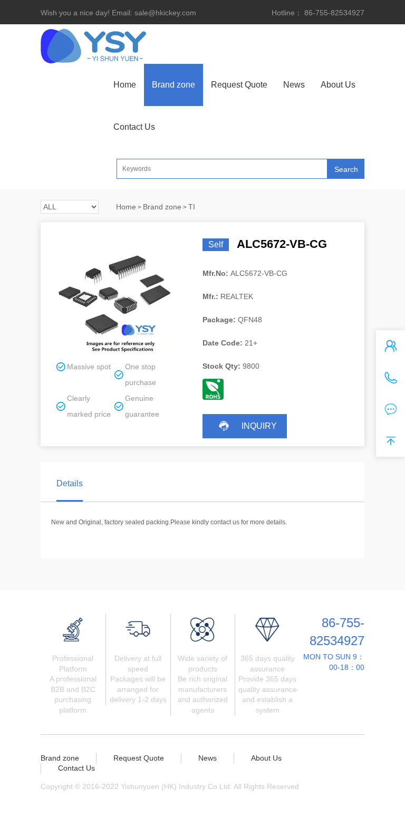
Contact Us (134, 126)
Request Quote (239, 84)
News (294, 84)
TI (191, 207)
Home (124, 84)
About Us (338, 84)
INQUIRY (259, 425)
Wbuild (62, 796)
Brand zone (173, 84)
